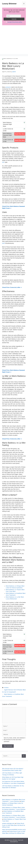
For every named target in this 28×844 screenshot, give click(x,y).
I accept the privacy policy (14, 22)
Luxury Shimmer (9, 4)
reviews (6, 687)
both (3, 243)
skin (3, 162)
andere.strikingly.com (8, 823)
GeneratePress (14, 841)
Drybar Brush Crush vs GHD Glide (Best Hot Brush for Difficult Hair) (13, 825)
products (8, 87)
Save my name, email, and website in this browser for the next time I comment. (14, 739)
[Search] (24, 756)
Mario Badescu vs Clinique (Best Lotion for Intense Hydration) (13, 803)
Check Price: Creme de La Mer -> (12, 287)
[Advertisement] (14, 40)
